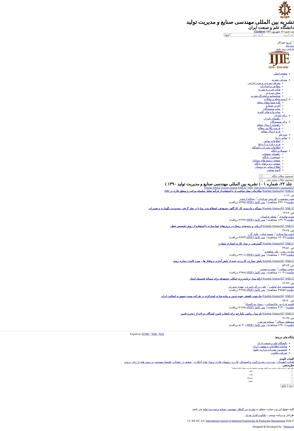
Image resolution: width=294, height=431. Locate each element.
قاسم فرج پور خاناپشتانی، (279, 304)
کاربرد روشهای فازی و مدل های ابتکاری (216, 362)
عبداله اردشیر (247, 199)
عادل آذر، (253, 234)
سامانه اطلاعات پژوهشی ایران (270, 346)
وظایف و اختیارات (270, 86)
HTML (145, 334)
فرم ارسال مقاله (270, 131)
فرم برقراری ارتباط (269, 144)
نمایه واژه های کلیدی (268, 112)
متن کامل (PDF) (256, 202)
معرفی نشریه (279, 79)
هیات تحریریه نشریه (269, 89)
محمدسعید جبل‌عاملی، (281, 286)
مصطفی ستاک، (285, 321)
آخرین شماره (273, 105)
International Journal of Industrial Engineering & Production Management (245, 420)
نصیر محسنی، (286, 199)
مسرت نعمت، (268, 269)
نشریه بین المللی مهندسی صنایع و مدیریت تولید (229, 409)
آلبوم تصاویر (273, 170)
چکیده (290, 202)
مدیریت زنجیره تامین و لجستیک (257, 362)
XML (154, 334)
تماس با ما (281, 137)
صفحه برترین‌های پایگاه (267, 163)
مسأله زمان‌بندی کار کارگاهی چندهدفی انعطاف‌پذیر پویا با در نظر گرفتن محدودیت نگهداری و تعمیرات (205, 208)
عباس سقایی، (286, 269)
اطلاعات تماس (272, 141)
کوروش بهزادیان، (267, 199)
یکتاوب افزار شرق (256, 415)
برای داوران (280, 115)
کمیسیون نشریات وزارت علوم (270, 349)
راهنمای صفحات (271, 154)
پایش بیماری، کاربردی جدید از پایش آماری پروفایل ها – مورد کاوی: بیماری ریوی (217, 261)
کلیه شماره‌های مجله (268, 102)
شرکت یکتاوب (279, 352)
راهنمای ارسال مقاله (268, 125)
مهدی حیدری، (236, 286)
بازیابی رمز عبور (285, 49)
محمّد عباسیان (268, 216)
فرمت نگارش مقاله (269, 128)
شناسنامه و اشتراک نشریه (265, 96)
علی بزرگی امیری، (255, 286)
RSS (161, 334)
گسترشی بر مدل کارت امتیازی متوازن (240, 243)
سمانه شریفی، (265, 321)
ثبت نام (290, 45)
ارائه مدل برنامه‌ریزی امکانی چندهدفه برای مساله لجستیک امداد (226, 278)
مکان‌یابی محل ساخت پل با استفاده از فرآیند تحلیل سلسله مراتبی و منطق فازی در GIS (213, 191)
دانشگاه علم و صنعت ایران (272, 343)
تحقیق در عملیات (182, 362)
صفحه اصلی (280, 73)
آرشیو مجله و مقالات (275, 99)
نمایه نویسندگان (271, 108)
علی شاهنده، (271, 251)
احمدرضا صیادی (285, 234)
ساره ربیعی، (287, 251)
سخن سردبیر (273, 92)
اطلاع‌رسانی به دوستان (267, 166)
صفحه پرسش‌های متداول (266, 160)
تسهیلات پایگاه (279, 150)
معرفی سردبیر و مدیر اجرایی (264, 83)
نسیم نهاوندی (286, 216)
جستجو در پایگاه (271, 157)
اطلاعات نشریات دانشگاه (266, 147)
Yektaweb (288, 426)
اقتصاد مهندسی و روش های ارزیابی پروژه (147, 362)
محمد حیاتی (266, 234)
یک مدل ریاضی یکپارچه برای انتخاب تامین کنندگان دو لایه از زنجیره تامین (221, 313)
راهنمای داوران (272, 118)
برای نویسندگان (278, 121)
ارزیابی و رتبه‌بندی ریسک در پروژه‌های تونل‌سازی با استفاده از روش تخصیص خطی (216, 226)
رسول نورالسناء (255, 304)
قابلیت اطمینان (285, 362)
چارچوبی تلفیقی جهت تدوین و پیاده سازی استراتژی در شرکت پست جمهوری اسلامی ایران (211, 296)
